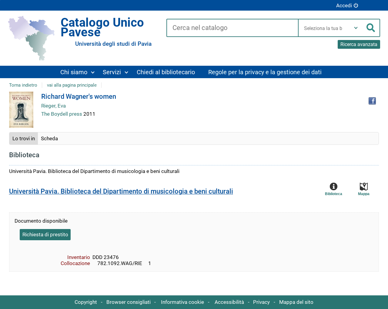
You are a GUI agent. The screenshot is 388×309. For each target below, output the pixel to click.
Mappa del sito (296, 302)
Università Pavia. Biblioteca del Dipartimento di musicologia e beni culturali (121, 191)
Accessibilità (229, 302)
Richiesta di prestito (45, 234)
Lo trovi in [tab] (23, 138)
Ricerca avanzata (358, 44)
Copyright (86, 302)
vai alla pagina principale (72, 85)
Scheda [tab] (49, 138)
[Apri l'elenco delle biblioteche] (356, 28)
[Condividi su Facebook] (372, 101)
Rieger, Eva (53, 106)
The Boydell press (62, 114)
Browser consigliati (128, 302)
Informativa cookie (182, 302)
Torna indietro (23, 85)
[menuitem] (77, 72)
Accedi (344, 5)
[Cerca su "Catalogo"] (232, 28)
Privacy (261, 302)
